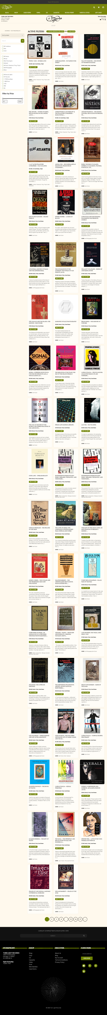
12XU (5, 83)
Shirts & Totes (85, 12)
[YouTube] (105, 19)
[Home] (53, 19)
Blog (7, 12)
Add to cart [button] (33, 67)
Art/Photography (8, 67)
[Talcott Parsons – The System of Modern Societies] (92, 46)
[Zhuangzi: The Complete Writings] (39, 670)
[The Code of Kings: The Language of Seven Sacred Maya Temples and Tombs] (66, 513)
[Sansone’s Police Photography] (66, 307)
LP (59, 118)
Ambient (6, 63)
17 (80, 919)
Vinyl (38, 12)
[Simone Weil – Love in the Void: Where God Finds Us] (92, 824)
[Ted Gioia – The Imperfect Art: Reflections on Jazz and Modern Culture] (66, 824)
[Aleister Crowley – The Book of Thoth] (39, 772)
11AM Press (7, 81)
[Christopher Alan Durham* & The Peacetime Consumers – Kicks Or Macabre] (66, 97)
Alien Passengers (8, 61)
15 (71, 919)
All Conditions (7, 46)
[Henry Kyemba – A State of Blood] (66, 202)
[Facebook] (102, 19)
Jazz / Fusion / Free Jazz (64, 860)
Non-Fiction (72, 31)
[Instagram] (103, 19)
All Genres (6, 56)
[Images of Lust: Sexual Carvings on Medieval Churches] (39, 877)
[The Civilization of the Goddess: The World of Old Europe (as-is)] (66, 254)
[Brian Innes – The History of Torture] (92, 307)
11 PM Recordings (8, 79)
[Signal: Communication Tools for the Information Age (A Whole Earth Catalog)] (39, 358)
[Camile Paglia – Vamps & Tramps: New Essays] (92, 721)
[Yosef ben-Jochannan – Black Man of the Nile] (92, 565)
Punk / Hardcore (67, 756)
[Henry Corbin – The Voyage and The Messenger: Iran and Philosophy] (39, 565)
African (5, 58)
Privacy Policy (59, 962)
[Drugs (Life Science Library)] (66, 410)
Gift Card (98, 12)
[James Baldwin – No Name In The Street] (66, 46)
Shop (16, 12)
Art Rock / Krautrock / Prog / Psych (12, 65)
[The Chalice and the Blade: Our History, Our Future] (39, 307)
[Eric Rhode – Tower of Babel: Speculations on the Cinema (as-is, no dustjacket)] (39, 97)
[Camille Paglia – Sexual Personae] (66, 772)
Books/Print (69, 12)
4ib (4, 88)
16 (75, 919)
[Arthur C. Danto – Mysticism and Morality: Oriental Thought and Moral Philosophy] (66, 618)
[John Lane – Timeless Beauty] (39, 461)
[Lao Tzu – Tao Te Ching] (92, 410)
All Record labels (8, 74)
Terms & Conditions (61, 960)
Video (31, 962)
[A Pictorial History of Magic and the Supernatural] (39, 254)
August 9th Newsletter (53, 2)
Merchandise (33, 967)
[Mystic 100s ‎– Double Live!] (39, 46)
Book (59, 65)
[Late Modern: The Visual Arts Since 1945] (92, 618)
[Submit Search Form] (22, 41)
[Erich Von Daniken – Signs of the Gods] (92, 670)
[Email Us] (100, 19)
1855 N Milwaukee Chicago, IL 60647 (9, 955)
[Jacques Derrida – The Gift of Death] (39, 824)
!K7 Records (7, 77)
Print (63, 65)
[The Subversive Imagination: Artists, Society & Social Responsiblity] (66, 670)
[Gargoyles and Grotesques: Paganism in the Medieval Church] (92, 202)
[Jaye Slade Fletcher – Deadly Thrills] (39, 202)
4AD (5, 86)
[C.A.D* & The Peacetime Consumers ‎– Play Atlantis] (39, 149)
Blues (5, 70)
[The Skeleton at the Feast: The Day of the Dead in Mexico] (66, 358)
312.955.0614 (4, 21)
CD (47, 12)
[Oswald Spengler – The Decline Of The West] (39, 513)
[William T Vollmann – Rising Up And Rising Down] (92, 254)
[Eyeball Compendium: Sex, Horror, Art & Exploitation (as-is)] (92, 772)
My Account (59, 958)
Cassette (56, 12)
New (5, 48)
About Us (58, 953)
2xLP (34, 64)
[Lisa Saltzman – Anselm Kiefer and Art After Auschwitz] (39, 721)
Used (5, 51)
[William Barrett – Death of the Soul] (66, 877)
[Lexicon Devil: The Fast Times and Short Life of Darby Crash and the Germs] (66, 721)
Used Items (27, 12)
